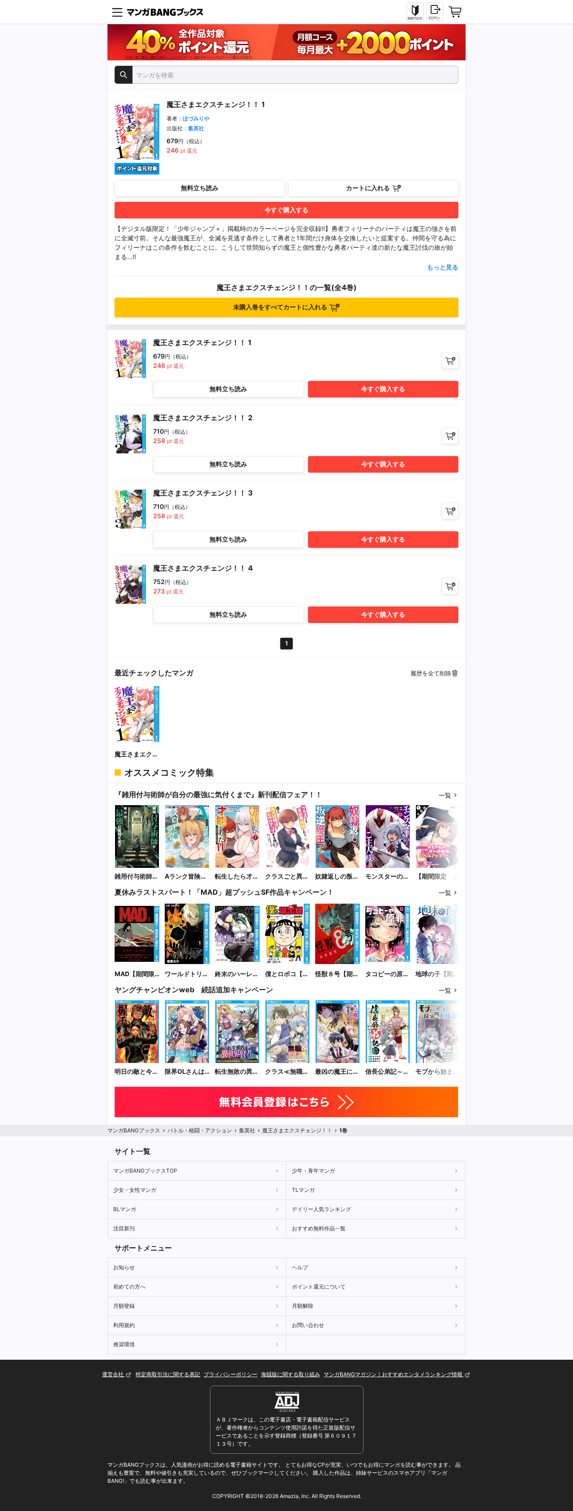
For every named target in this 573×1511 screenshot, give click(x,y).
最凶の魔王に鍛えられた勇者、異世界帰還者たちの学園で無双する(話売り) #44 (337, 1071)
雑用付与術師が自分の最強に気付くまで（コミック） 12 (136, 876)
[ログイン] (435, 11)
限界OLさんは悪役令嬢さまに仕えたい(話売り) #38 (187, 1071)
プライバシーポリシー (230, 1374)
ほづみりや (196, 118)
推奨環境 (124, 1344)
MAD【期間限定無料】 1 (134, 974)
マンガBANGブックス (133, 1130)
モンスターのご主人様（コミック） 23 (387, 876)
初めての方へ (129, 1286)
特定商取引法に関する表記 (168, 1374)
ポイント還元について (319, 1286)
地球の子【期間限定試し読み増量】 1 (437, 974)
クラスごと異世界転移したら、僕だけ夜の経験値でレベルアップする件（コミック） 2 (287, 876)
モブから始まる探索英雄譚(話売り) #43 (437, 1071)
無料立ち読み (199, 188)
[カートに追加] (450, 360)
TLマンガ (303, 1190)
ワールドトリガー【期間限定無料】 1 (187, 974)
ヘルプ (300, 1267)
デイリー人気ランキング (321, 1209)
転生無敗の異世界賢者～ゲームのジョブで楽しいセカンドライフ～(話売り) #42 (237, 1071)
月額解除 (302, 1305)
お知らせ (124, 1267)
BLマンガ (124, 1209)
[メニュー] (117, 12)
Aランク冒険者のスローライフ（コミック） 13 (187, 876)
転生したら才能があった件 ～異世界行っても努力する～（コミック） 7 (237, 876)
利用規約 (124, 1325)
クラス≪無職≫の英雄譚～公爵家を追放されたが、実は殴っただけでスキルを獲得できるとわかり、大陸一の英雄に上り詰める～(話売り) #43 (287, 1071)
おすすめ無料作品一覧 (319, 1228)
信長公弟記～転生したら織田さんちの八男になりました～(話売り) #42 (387, 1071)
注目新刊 (124, 1228)
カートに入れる (368, 188)
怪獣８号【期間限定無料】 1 (337, 974)
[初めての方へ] (415, 12)
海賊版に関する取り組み (290, 1374)
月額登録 (124, 1305)
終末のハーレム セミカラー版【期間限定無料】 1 (237, 974)
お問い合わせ (308, 1325)
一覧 (445, 795)
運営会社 (113, 1374)
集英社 (196, 128)
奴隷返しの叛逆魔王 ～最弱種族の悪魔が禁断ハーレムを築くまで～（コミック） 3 (337, 876)
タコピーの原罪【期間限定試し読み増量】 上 (387, 974)
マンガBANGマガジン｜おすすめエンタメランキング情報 (394, 1374)
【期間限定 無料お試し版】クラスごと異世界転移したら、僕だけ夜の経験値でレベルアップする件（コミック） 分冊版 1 (437, 876)
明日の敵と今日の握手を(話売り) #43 (136, 1071)
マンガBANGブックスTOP (145, 1170)
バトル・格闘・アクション (199, 1130)
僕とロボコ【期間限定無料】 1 (287, 974)
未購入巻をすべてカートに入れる (280, 307)
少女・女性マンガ (134, 1190)
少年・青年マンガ (313, 1170)
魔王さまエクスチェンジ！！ (136, 754)
